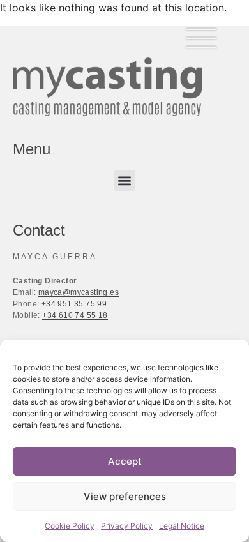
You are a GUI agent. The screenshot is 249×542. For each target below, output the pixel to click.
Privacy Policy (127, 526)
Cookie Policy (69, 526)
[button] (124, 180)
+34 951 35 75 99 (74, 303)
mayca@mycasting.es (78, 292)
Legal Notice (181, 526)
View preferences (125, 496)
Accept (125, 461)
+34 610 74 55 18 (74, 315)
